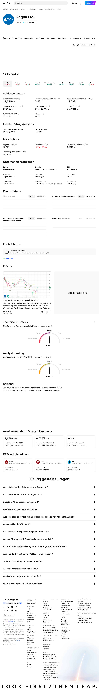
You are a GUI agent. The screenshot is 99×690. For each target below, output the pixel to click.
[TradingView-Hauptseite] (10, 599)
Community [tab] (51, 38)
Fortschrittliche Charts (85, 608)
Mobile (29, 665)
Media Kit (46, 649)
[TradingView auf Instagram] (16, 607)
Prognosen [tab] (77, 38)
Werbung (80, 616)
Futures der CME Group (50, 628)
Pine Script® (31, 659)
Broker (45, 617)
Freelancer (64, 636)
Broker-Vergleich (48, 620)
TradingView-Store (49, 654)
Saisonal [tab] (87, 38)
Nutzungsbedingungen (50, 665)
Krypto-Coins (31, 615)
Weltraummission (48, 640)
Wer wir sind (47, 638)
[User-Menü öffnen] (81, 3)
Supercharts (31, 603)
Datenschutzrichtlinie (49, 669)
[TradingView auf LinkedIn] (4, 610)
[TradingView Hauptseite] (9, 3)
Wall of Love (65, 603)
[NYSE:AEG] (5, 296)
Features (45, 601)
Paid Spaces (65, 638)
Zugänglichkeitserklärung (51, 673)
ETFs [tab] (94, 38)
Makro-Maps (31, 656)
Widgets (80, 601)
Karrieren (46, 646)
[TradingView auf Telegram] (8, 610)
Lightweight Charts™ (84, 605)
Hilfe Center (46, 644)
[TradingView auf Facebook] (8, 607)
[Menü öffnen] (4, 3)
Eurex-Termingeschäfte (50, 630)
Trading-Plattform (83, 610)
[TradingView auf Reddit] (16, 610)
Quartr (18, 640)
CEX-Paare (30, 617)
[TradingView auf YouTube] (12, 607)
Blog (44, 642)
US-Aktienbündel (48, 632)
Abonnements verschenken (47, 608)
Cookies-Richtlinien (49, 671)
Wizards (63, 634)
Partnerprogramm (83, 620)
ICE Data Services (10, 621)
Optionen (30, 654)
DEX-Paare (30, 619)
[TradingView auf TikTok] (12, 610)
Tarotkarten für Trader (50, 657)
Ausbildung (64, 622)
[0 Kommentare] (42, 312)
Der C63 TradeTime (49, 659)
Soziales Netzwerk (67, 601)
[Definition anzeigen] (19, 99)
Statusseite (46, 680)
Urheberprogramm (67, 609)
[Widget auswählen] (77, 44)
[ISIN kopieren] (55, 184)
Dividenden (30, 642)
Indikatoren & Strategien (65, 631)
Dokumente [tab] (28, 38)
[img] (33, 22)
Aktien (29, 609)
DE (76, 3)
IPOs (28, 644)
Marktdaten (46, 605)
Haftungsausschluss (49, 667)
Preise (45, 603)
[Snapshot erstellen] (73, 44)
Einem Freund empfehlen (65, 606)
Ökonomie (30, 638)
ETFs (28, 611)
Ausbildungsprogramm (85, 622)
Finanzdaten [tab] (17, 38)
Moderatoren (65, 614)
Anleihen (30, 613)
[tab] (31, 196)
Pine (28, 622)
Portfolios (30, 650)
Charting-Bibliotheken (84, 603)
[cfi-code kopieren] (75, 184)
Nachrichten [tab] (39, 38)
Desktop (30, 667)
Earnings (30, 640)
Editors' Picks (65, 624)
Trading (63, 620)
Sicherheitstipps (48, 675)
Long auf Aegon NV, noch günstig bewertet (21, 300)
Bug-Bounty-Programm (50, 677)
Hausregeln (64, 611)
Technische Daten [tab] (64, 38)
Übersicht (46, 615)
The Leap (46, 622)
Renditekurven (31, 652)
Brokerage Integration (85, 618)
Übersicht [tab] (6, 38)
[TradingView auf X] (4, 607)
